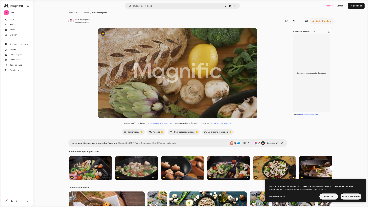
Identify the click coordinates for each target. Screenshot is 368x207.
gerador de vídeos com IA (161, 123)
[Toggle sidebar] (28, 5)
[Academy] (11, 201)
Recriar (154, 133)
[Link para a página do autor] (71, 21)
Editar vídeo (131, 133)
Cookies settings (277, 196)
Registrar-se (356, 5)
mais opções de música (308, 115)
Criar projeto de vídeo (182, 133)
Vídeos (86, 13)
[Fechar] (281, 143)
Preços (329, 5)
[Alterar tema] (16, 201)
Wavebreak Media (82, 23)
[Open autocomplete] (129, 6)
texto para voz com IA (222, 123)
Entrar (340, 5)
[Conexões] (6, 201)
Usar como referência (216, 133)
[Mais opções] (300, 21)
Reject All (328, 196)
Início (70, 13)
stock (78, 13)
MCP (245, 143)
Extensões (271, 143)
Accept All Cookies (351, 196)
